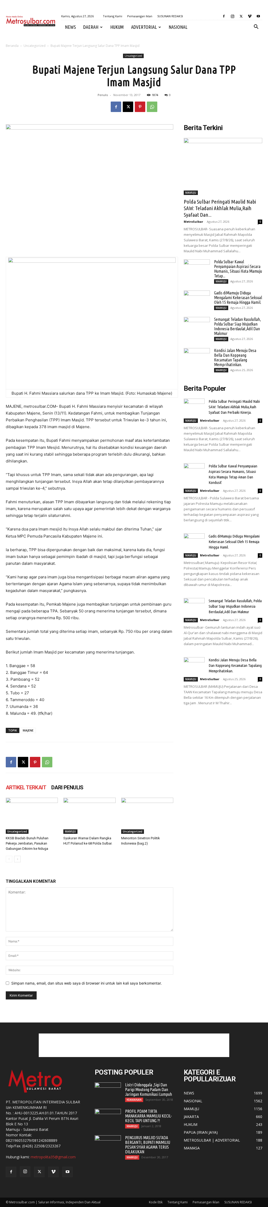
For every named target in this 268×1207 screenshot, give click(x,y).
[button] (256, 27)
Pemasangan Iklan (139, 16)
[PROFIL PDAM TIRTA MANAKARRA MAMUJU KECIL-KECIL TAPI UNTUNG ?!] (108, 1118)
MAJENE (28, 730)
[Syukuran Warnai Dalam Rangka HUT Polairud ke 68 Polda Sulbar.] (89, 816)
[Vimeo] (250, 16)
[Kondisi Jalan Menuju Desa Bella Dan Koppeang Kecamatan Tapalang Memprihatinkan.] (197, 357)
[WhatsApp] (152, 107)
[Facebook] (224, 16)
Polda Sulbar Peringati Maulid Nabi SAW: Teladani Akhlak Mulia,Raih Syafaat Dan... (220, 208)
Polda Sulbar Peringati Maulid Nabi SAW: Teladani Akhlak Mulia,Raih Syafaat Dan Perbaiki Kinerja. (234, 407)
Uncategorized (35, 45)
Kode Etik (156, 1202)
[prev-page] (9, 859)
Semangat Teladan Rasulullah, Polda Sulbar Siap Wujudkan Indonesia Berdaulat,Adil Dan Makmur (237, 326)
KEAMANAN (134, 1100)
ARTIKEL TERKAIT (26, 787)
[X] (241, 16)
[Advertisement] (134, 1045)
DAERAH (90, 27)
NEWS (70, 27)
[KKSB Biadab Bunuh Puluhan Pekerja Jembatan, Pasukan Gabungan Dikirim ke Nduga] (32, 816)
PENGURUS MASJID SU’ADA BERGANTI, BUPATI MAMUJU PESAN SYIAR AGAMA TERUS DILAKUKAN (147, 1144)
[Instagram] (232, 16)
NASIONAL (178, 27)
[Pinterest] (140, 107)
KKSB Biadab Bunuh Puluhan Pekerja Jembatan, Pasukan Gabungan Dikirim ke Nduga (27, 843)
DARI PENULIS (67, 787)
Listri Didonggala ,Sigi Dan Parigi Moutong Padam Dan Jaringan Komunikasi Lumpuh (148, 1089)
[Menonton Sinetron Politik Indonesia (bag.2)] (147, 816)
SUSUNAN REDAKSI (170, 16)
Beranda (12, 45)
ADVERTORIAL (144, 27)
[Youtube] (258, 16)
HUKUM (117, 27)
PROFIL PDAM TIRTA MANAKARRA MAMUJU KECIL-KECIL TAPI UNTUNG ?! (148, 1116)
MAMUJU (70, 831)
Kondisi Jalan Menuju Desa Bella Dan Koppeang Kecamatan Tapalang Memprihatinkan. (235, 357)
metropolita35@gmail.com (53, 1156)
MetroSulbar (193, 221)
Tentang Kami (112, 16)
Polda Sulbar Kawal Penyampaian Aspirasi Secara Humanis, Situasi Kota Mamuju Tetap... (238, 268)
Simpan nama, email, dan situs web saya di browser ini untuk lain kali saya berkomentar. (86, 983)
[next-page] (17, 859)
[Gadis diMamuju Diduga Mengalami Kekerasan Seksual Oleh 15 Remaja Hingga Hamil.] (197, 299)
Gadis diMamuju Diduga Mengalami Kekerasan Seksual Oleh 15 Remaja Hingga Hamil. (238, 297)
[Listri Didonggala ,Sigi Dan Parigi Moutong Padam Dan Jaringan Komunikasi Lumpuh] (108, 1091)
